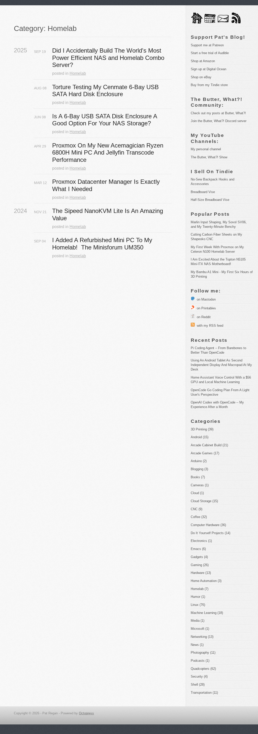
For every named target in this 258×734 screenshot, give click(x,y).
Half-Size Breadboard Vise (210, 200)
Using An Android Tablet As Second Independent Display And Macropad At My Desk (222, 364)
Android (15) (199, 437)
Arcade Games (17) (205, 453)
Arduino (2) (199, 461)
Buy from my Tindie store (209, 85)
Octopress (86, 713)
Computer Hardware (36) (208, 525)
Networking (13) (202, 637)
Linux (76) (198, 605)
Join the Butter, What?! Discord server (218, 121)
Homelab (78, 73)
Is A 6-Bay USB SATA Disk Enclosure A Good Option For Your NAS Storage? (105, 120)
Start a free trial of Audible (210, 53)
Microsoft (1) (200, 629)
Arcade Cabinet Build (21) (209, 445)
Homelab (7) (199, 589)
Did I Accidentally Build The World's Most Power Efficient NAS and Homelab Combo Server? (109, 57)
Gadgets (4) (199, 557)
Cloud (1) (197, 493)
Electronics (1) (201, 541)
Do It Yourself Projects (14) (210, 533)
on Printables (205, 308)
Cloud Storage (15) (204, 501)
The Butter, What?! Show (209, 157)
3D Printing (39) (202, 429)
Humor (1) (198, 597)
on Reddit (203, 317)
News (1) (197, 645)
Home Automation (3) (206, 581)
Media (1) (197, 620)
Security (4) (199, 676)
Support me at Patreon (207, 45)
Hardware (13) (201, 573)
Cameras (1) (200, 485)
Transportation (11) (204, 692)
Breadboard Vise (203, 192)
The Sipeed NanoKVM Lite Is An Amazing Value (108, 214)
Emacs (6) (198, 549)
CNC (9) (196, 509)
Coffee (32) (199, 517)
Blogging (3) (199, 469)
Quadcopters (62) (203, 669)
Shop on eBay (201, 77)
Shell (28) (198, 684)
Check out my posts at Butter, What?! (218, 113)
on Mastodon (205, 299)
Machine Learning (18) (207, 613)
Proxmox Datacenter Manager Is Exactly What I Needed (107, 185)
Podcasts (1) (200, 661)
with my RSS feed (209, 325)
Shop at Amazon (203, 61)
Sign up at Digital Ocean (208, 69)
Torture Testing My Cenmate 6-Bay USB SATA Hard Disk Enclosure (106, 91)
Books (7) (198, 477)
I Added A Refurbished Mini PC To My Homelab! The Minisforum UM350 (103, 244)
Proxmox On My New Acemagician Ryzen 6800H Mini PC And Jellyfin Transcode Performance (108, 152)
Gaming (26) (200, 565)
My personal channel (206, 149)
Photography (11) (203, 652)
